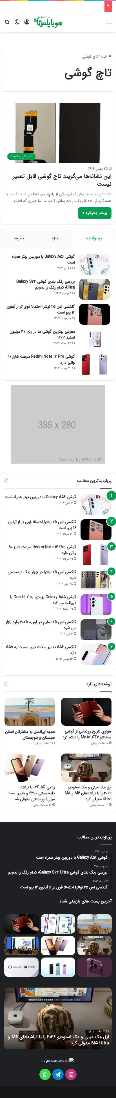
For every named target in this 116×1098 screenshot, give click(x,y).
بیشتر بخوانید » (94, 213)
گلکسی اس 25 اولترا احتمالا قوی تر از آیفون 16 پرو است (40, 309)
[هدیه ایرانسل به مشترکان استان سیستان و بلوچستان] (30, 712)
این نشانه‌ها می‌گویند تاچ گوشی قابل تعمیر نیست (62, 180)
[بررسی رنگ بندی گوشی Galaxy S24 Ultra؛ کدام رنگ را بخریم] (94, 289)
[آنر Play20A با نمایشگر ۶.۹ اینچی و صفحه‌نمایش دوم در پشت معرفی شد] (58, 967)
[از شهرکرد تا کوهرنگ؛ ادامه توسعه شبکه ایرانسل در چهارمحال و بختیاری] (21, 945)
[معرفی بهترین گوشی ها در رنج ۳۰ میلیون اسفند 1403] (94, 339)
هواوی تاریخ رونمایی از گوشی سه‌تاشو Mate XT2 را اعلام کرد (87, 734)
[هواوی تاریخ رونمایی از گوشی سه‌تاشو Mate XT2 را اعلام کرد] (86, 712)
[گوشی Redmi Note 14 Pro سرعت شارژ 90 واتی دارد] (94, 364)
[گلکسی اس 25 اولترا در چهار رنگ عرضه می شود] (96, 579)
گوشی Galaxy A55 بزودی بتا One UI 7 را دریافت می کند (43, 600)
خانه (104, 57)
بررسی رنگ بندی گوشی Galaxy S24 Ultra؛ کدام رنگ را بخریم (45, 284)
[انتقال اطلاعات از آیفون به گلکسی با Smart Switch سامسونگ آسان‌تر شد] (58, 924)
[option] (58, 1018)
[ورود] (27, 24)
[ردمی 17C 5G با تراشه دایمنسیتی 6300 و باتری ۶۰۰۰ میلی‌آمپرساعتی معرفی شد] (30, 768)
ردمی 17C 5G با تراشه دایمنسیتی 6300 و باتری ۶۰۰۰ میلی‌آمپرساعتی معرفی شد (31, 793)
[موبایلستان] (48, 22)
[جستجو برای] (7, 24)
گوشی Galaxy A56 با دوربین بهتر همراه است (43, 259)
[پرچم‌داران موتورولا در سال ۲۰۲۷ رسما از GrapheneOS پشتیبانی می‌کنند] (21, 967)
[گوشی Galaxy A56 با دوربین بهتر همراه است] (94, 264)
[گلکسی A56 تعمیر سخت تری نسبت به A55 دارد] (96, 654)
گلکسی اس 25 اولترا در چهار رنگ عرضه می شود (42, 575)
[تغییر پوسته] (17, 24)
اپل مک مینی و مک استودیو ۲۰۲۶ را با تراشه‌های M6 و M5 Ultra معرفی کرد (88, 793)
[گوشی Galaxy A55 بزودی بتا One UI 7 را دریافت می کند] (96, 604)
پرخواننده (94, 238)
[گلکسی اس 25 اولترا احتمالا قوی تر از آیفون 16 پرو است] (94, 314)
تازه (55, 238)
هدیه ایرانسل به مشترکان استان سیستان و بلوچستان (30, 735)
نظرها (19, 238)
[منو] (109, 24)
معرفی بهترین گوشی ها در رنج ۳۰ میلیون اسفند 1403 (42, 334)
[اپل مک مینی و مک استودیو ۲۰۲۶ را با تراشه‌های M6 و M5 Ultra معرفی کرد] (86, 768)
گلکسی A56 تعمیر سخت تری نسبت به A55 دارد (41, 650)
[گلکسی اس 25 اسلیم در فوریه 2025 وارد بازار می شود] (96, 629)
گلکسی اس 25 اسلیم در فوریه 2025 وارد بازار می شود (41, 625)
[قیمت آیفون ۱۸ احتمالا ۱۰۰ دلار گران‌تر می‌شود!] (94, 967)
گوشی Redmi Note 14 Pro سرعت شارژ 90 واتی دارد (41, 359)
